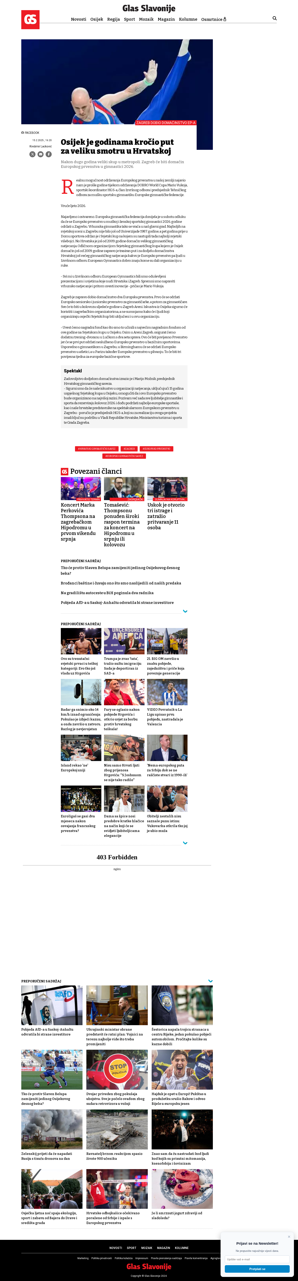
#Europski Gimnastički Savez (124, 456)
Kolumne (188, 19)
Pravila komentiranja (196, 1258)
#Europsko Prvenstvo (156, 448)
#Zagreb (129, 448)
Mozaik (146, 19)
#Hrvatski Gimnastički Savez (97, 448)
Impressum (141, 1258)
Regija (113, 19)
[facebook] (49, 154)
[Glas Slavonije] (30, 27)
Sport (129, 19)
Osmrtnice (211, 19)
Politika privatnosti (101, 1258)
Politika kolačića (124, 1258)
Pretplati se (257, 1269)
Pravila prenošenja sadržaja (166, 1258)
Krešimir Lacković (41, 146)
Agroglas (215, 1258)
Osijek (96, 19)
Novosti (78, 19)
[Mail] (41, 154)
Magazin (166, 19)
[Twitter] (32, 154)
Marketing (83, 1258)
